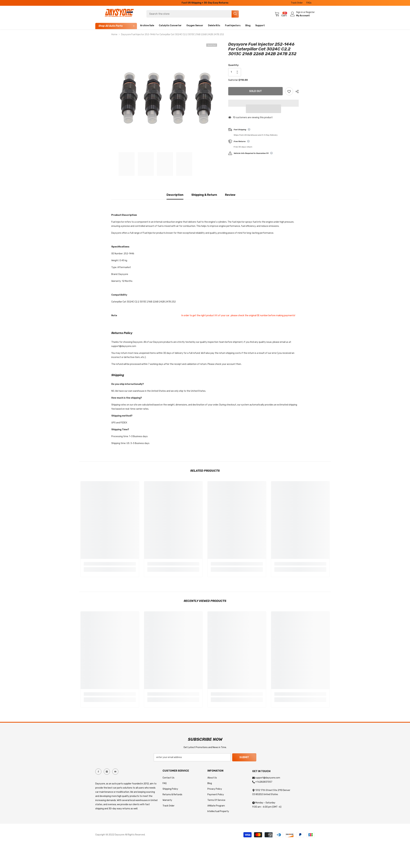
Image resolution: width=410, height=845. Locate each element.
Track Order (297, 2)
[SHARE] (296, 91)
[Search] (192, 14)
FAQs (309, 2)
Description (175, 195)
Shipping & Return (204, 195)
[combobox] (189, 14)
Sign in (299, 12)
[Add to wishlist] (289, 91)
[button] (263, 108)
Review (230, 195)
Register (310, 12)
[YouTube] (115, 772)
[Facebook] (98, 772)
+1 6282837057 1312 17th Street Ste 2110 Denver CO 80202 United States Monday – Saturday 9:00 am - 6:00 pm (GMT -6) (271, 794)
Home (114, 34)
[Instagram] (107, 772)
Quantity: (233, 65)
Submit (244, 757)
